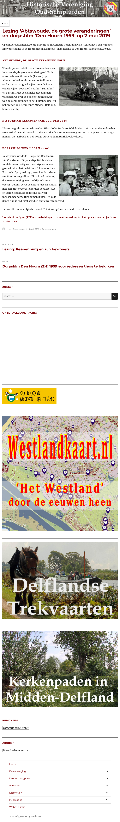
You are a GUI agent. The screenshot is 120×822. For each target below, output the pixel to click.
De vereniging (17, 771)
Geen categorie (49, 229)
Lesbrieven (15, 792)
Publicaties (15, 800)
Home (13, 764)
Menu (5, 23)
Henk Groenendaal (16, 229)
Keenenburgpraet (19, 778)
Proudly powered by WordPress (26, 816)
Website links (17, 807)
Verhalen (14, 785)
